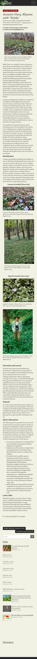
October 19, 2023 (8, 561)
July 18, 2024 (7, 582)
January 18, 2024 (8, 568)
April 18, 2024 (7, 575)
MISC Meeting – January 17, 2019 (15, 528)
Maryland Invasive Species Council (12, 24)
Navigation (8, 642)
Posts (5, 541)
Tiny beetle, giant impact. (24, 531)
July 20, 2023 (7, 555)
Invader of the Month (10, 10)
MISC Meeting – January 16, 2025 (14, 589)
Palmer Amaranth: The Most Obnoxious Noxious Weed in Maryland (21, 598)
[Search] (32, 536)
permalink (22, 516)
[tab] (18, 541)
